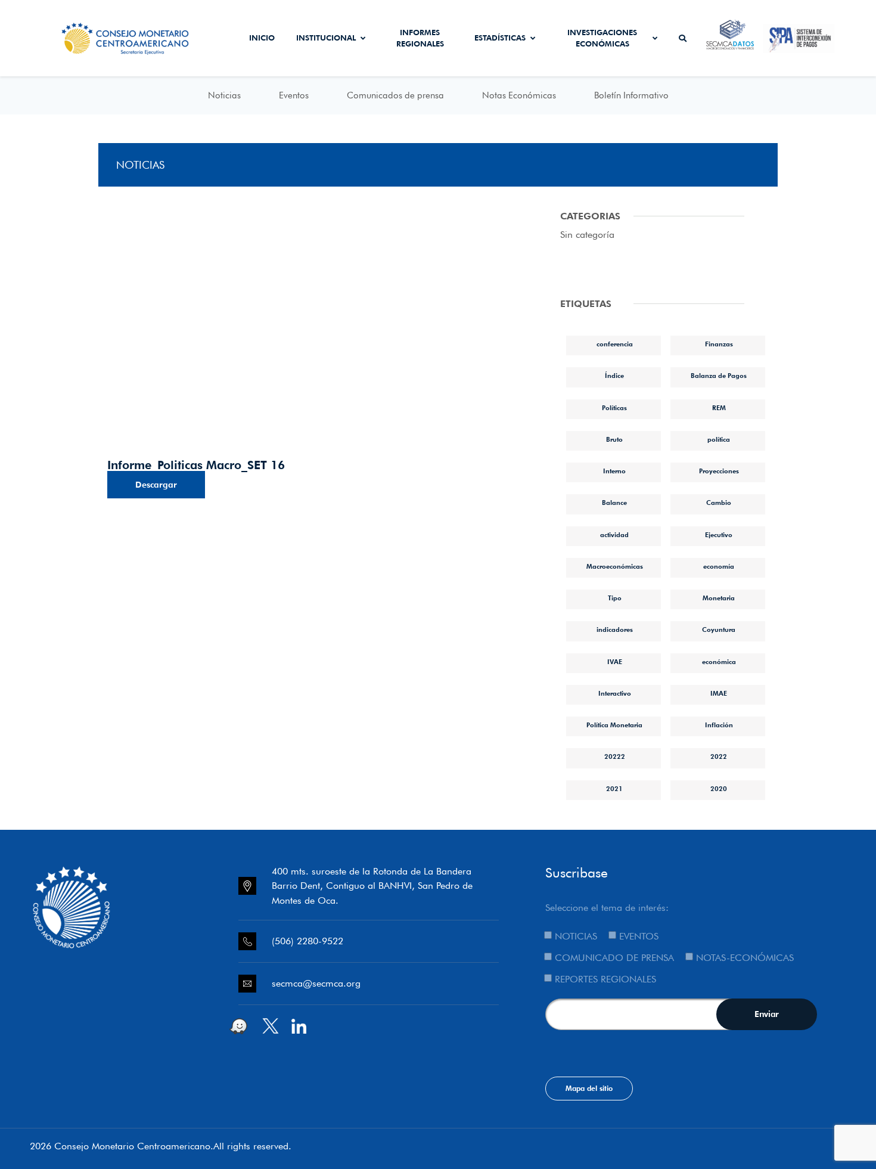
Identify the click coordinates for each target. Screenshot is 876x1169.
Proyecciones (719, 471)
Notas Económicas (519, 95)
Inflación (719, 725)
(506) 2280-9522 (307, 941)
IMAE (718, 693)
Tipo (615, 598)
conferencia (615, 344)
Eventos (294, 95)
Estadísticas (500, 37)
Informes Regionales (420, 38)
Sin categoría (587, 234)
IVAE (614, 662)
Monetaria (719, 598)
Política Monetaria (614, 725)
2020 (718, 788)
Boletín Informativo (631, 95)
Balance (614, 502)
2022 (718, 756)
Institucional (326, 37)
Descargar (156, 484)
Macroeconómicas (614, 566)
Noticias (224, 95)
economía (718, 566)
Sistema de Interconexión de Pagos (798, 38)
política (718, 439)
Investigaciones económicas (602, 38)
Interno (614, 471)
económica (719, 662)
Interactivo (614, 693)
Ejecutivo (718, 535)
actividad (614, 535)
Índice (614, 375)
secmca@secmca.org (316, 983)
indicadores (615, 629)
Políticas (614, 408)
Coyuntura (718, 629)
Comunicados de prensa (395, 95)
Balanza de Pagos (719, 375)
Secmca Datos (730, 38)
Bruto (614, 439)
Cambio (718, 502)
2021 (614, 788)
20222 (614, 756)
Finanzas (719, 344)
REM (719, 408)
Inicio (262, 37)
